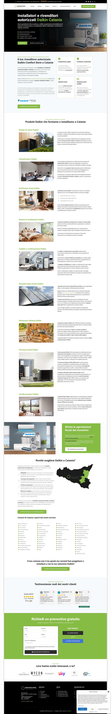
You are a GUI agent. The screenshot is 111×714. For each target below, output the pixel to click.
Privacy (96, 711)
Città (26, 634)
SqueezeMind (68, 711)
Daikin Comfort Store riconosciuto (37, 78)
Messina (39, 6)
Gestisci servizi (81, 705)
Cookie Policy (91, 711)
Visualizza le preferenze (103, 709)
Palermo (47, 6)
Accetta (82, 709)
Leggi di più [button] (42, 603)
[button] (108, 691)
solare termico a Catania (68, 292)
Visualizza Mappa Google (27, 701)
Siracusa (55, 6)
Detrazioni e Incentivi (65, 6)
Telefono (43, 634)
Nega (92, 709)
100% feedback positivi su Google (54, 1)
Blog (75, 6)
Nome (26, 628)
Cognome (43, 628)
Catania (32, 6)
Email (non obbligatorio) (30, 640)
